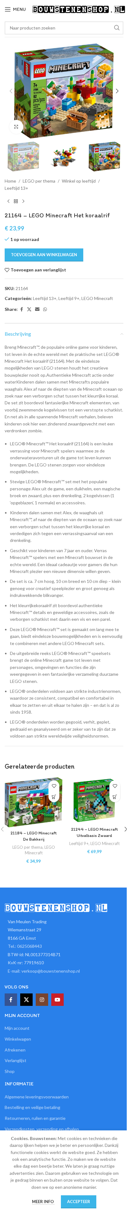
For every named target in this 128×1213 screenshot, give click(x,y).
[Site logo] (78, 8)
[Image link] (56, 907)
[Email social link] (37, 309)
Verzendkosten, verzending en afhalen (42, 1129)
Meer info (43, 1201)
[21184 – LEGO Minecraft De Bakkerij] (33, 802)
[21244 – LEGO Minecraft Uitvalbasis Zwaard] (94, 800)
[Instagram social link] (42, 999)
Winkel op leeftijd (79, 181)
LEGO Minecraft (97, 298)
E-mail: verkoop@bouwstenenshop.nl (44, 971)
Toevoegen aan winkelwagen (44, 254)
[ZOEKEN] (116, 27)
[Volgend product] (23, 201)
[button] (11, 91)
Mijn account (17, 1028)
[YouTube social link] (57, 999)
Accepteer (78, 1201)
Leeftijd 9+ (69, 298)
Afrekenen (15, 1049)
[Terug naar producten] (16, 201)
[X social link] (29, 309)
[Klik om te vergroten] (16, 127)
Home (10, 181)
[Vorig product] (8, 201)
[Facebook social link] (21, 309)
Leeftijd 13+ (16, 188)
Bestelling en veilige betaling (32, 1107)
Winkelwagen (18, 1039)
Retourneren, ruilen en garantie (35, 1118)
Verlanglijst (15, 1060)
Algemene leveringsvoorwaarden (37, 1096)
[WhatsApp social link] (45, 309)
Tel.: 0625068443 (25, 946)
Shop (10, 1071)
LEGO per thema (39, 181)
